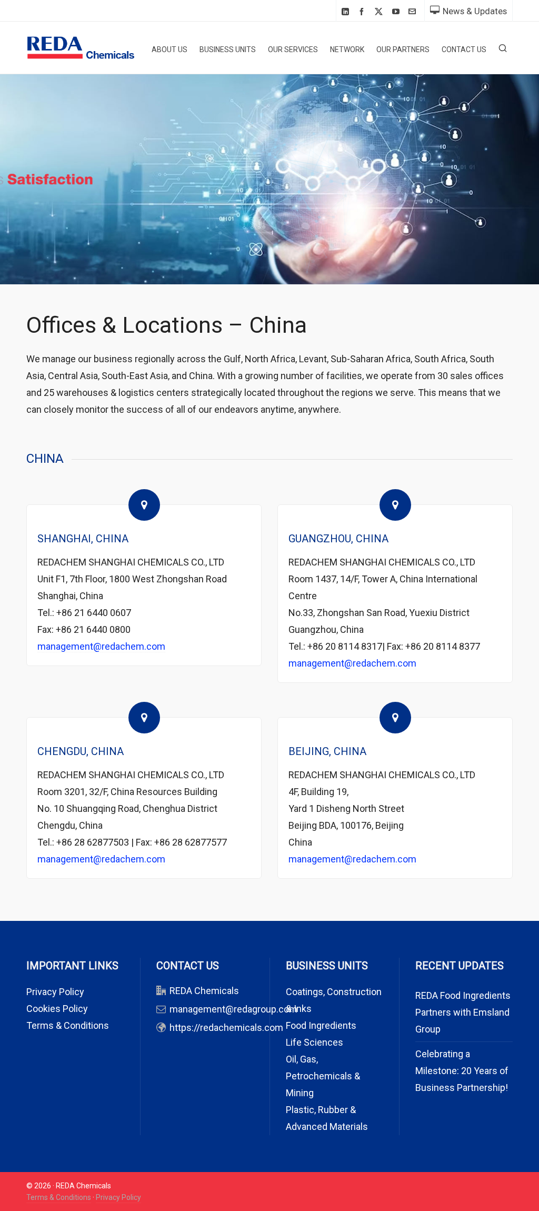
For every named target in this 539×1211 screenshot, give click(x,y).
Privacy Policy (55, 991)
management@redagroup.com (233, 1009)
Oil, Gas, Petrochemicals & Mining (323, 1076)
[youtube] (397, 11)
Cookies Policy (57, 1008)
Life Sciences (314, 1042)
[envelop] (413, 11)
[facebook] (363, 11)
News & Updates (475, 11)
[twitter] (380, 11)
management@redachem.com (101, 646)
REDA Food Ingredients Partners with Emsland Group (463, 1012)
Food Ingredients (321, 1025)
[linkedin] (347, 11)
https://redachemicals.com (226, 1027)
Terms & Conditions (67, 1025)
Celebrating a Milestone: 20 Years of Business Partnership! (461, 1070)
